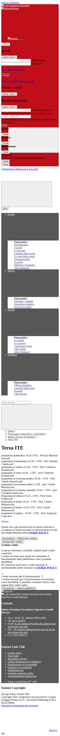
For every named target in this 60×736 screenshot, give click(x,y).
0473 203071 (19, 620)
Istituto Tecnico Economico (21, 437)
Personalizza (9, 538)
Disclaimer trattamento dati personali (19, 705)
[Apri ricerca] (33, 140)
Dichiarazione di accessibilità (22, 664)
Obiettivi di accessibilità (20, 667)
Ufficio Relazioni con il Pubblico (24, 661)
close (5, 208)
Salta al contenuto (10, 2)
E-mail (35, 110)
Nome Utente (38, 60)
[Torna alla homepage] (19, 169)
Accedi (6, 44)
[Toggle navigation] (26, 194)
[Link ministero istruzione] (15, 5)
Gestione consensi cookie (20, 673)
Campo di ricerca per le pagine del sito (20, 399)
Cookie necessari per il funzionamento (20, 576)
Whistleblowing (16, 670)
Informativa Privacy (18, 658)
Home (11, 431)
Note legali (13, 656)
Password (36, 63)
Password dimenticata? (12, 69)
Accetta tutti (13, 542)
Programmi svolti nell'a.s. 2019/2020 (26, 434)
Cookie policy (15, 653)
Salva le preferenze (26, 588)
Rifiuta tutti (27, 538)
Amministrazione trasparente (22, 676)
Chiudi (5, 134)
